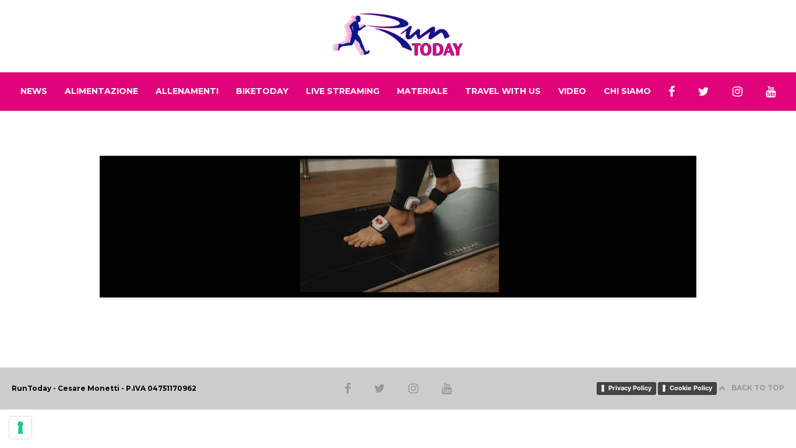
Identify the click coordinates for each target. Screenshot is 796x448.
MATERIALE (422, 91)
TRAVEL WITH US (503, 91)
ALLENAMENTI (187, 91)
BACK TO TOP (757, 387)
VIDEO (572, 91)
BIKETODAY (262, 91)
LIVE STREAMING (342, 91)
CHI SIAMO (627, 91)
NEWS (33, 91)
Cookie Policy (691, 388)
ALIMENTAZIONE (101, 91)
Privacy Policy (629, 388)
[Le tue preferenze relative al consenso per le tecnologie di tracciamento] (20, 427)
